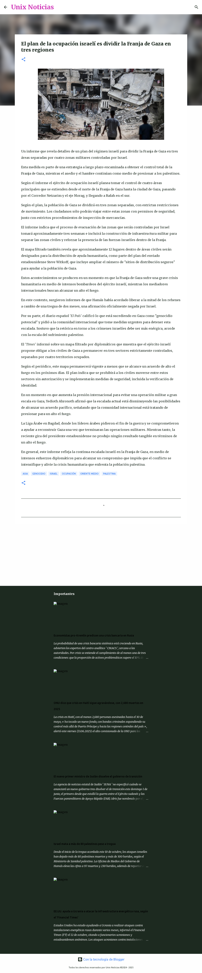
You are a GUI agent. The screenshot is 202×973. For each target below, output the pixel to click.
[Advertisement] (42, 554)
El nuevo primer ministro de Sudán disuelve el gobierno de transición (98, 776)
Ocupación (69, 473)
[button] (23, 59)
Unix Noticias (32, 7)
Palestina (109, 473)
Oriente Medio (89, 473)
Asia (25, 473)
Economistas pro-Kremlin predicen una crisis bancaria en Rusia (94, 635)
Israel (53, 473)
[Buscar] (59, 7)
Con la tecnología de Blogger (103, 959)
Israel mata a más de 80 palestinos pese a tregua (85, 843)
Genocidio (38, 473)
